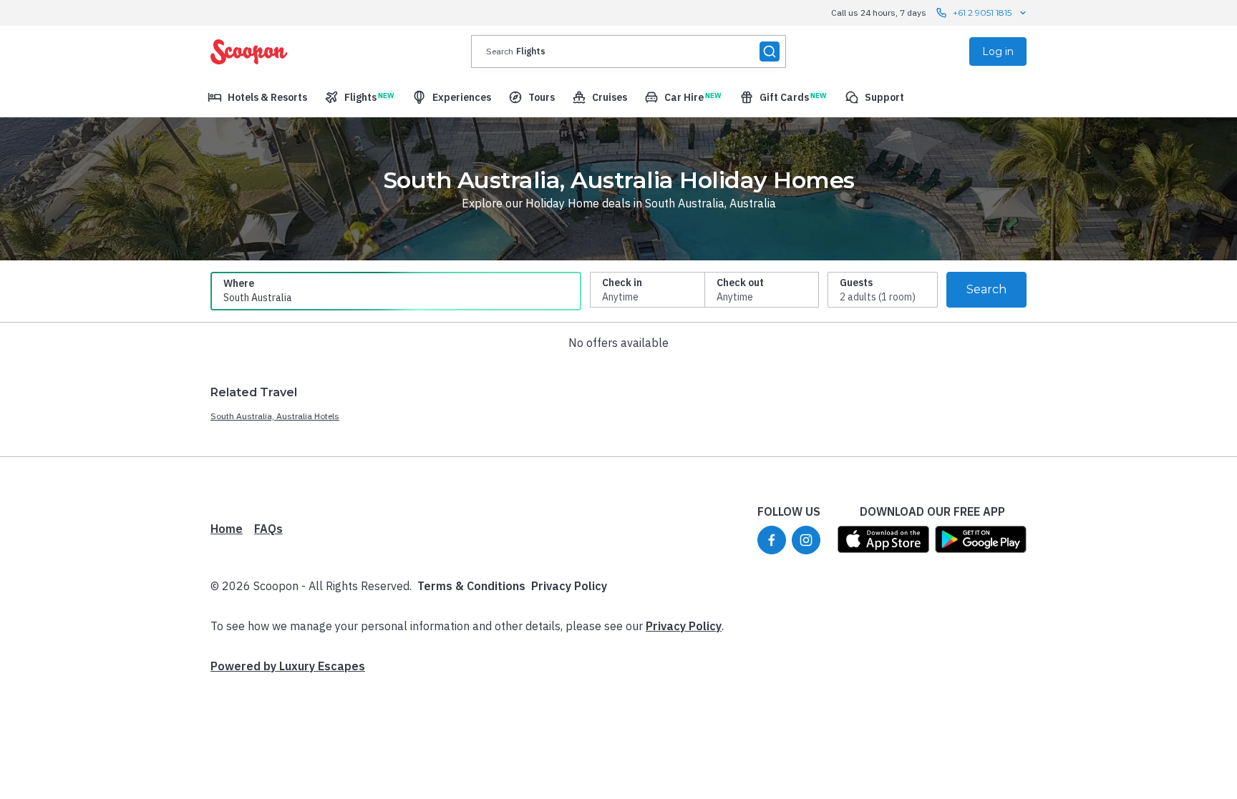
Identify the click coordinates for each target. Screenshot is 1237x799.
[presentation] (628, 51)
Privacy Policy (569, 586)
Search (986, 289)
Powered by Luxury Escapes (287, 666)
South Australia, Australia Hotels (274, 416)
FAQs (268, 528)
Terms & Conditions (471, 586)
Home (226, 528)
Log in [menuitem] (998, 51)
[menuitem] (257, 97)
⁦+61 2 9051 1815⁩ (982, 12)
